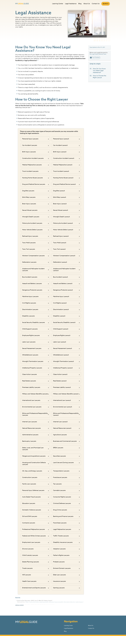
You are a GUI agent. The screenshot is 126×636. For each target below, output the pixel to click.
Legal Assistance (70, 4)
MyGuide (22, 3)
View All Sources (19, 605)
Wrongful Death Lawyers (30, 217)
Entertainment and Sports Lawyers (34, 588)
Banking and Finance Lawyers (63, 516)
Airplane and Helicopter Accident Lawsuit (64, 270)
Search (105, 4)
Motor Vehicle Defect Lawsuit (63, 230)
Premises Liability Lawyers (31, 387)
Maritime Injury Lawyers (30, 296)
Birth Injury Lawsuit (59, 152)
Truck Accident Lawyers (30, 171)
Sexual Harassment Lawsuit (62, 348)
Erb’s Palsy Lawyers (28, 197)
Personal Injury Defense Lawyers (33, 490)
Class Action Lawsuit (60, 374)
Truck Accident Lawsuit (61, 171)
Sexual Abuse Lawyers (29, 210)
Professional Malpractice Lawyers (33, 529)
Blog (79, 4)
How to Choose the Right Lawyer (99, 77)
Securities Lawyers (59, 456)
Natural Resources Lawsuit (62, 428)
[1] (37, 60)
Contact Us (95, 4)
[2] (31, 107)
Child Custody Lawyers (30, 555)
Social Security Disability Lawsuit (64, 322)
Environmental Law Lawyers (31, 407)
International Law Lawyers (31, 400)
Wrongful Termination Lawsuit (63, 361)
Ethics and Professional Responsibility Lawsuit (66, 414)
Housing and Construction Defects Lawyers (34, 463)
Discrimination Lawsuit (61, 309)
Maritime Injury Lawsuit (61, 296)
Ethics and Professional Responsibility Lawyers (35, 414)
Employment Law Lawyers (31, 542)
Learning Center (57, 4)
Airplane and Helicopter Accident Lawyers (33, 270)
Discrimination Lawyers (30, 309)
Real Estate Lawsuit (59, 381)
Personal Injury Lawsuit (61, 139)
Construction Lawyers (29, 477)
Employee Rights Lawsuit (61, 335)
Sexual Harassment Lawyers (31, 348)
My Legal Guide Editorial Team (98, 54)
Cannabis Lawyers (59, 490)
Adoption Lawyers (59, 549)
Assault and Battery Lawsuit (62, 283)
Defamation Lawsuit (60, 262)
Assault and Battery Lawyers (32, 283)
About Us (86, 4)
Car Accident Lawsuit (60, 145)
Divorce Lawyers (27, 549)
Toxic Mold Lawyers (29, 243)
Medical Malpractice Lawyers (32, 165)
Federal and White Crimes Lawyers (34, 536)
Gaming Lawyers (59, 588)
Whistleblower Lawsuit (61, 355)
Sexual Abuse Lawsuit (60, 210)
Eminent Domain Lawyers (62, 568)
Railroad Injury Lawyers (30, 236)
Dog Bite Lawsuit (59, 191)
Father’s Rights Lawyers (61, 555)
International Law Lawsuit (62, 400)
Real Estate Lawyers (29, 381)
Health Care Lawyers (29, 581)
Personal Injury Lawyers (30, 139)
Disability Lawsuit (59, 316)
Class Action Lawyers (29, 374)
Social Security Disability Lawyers (33, 322)
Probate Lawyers (59, 562)
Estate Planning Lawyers (30, 562)
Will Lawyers (26, 575)
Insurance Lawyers (59, 581)
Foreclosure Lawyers (60, 477)
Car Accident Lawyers (29, 145)
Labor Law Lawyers (28, 342)
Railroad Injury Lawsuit (61, 236)
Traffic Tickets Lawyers (61, 536)
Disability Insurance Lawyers (62, 542)
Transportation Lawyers (61, 471)
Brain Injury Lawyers (29, 204)
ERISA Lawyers (58, 448)
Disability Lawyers (28, 316)
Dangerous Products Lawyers (32, 290)
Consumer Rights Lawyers (62, 497)
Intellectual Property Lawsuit (63, 368)
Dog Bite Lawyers (28, 191)
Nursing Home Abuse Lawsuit (63, 178)
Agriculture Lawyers (60, 435)
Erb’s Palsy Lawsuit (59, 197)
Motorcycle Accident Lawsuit (63, 223)
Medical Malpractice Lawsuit (62, 165)
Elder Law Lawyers (59, 575)
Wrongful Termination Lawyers (32, 361)
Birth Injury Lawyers (29, 152)
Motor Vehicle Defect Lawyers (32, 230)
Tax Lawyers (57, 484)
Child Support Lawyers (30, 329)
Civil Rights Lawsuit (60, 303)
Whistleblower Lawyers (30, 355)
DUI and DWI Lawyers (29, 516)
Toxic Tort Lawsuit (59, 249)
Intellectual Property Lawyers (32, 368)
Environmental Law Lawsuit (62, 407)
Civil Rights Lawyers (29, 303)
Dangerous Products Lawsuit (63, 290)
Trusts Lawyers (27, 568)
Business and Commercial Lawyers (65, 441)
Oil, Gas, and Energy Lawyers (32, 471)
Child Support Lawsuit (60, 329)
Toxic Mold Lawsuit (59, 243)
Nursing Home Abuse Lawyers (32, 178)
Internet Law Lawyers (29, 422)
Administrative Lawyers (30, 435)
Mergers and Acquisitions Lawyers (33, 456)
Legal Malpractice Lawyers (62, 529)
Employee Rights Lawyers (31, 335)
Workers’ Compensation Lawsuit (64, 256)
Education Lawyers (28, 503)
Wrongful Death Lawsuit (61, 217)
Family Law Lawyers (29, 484)
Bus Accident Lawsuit (60, 277)
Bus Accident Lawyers (29, 277)
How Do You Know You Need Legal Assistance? (99, 71)
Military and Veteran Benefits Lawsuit (65, 394)
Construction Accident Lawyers (33, 158)
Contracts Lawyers (28, 523)
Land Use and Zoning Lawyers (63, 462)
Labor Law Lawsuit (59, 342)
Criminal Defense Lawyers (62, 503)
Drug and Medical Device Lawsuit (64, 184)
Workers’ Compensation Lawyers (33, 256)
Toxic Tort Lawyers (28, 249)
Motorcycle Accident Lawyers (32, 223)
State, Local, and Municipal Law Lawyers (33, 449)
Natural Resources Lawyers (31, 428)
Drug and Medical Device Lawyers (33, 184)
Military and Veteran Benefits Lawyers (35, 394)
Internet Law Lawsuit (60, 422)
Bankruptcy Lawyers (29, 441)
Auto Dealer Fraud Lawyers (31, 497)
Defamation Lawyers (29, 262)
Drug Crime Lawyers (60, 510)
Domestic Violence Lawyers (31, 510)
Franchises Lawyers (59, 523)
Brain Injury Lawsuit (60, 204)
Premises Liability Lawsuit (62, 387)
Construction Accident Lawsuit (63, 158)
